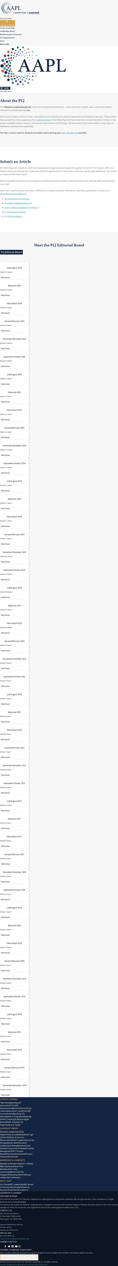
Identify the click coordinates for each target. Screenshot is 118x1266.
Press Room (13, 1190)
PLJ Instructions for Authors (17, 198)
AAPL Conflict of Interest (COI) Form (21, 207)
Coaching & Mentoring (16, 1119)
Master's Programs (14, 1116)
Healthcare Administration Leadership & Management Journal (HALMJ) (15, 1146)
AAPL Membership (69, 132)
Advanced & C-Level (14, 1111)
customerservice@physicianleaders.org (14, 1239)
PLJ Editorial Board (13, 216)
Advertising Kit (16, 1264)
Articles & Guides (12, 1134)
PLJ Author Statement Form (17, 203)
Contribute (13, 1156)
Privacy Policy (5, 1264)
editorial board (44, 120)
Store (2, 41)
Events (10, 1114)
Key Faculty (15, 1187)
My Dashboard (7, 1166)
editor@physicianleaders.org (13, 193)
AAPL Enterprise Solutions (19, 1257)
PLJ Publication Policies (15, 212)
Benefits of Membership (10, 1163)
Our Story (4, 1184)
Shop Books (15, 1154)
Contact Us (23, 1190)
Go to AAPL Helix (5, 18)
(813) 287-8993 (5, 1236)
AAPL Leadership (15, 1184)
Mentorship (15, 1172)
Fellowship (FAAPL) (17, 1174)
